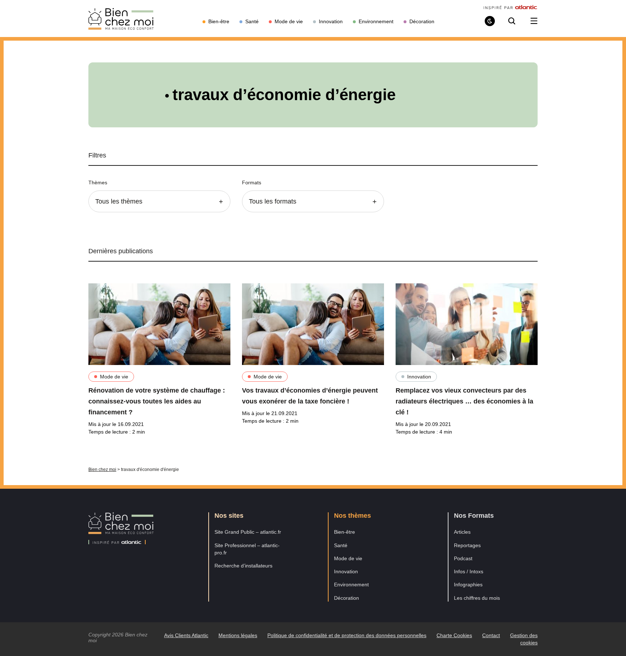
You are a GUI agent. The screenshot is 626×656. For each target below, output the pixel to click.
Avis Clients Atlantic (186, 635)
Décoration (346, 598)
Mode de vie (114, 377)
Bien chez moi (102, 469)
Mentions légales (237, 635)
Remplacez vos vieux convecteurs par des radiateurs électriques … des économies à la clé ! (464, 401)
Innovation (419, 377)
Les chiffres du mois (477, 598)
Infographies (468, 584)
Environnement (351, 584)
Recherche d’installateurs (243, 566)
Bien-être (344, 532)
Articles (462, 532)
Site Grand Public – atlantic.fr (247, 532)
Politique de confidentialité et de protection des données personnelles (346, 635)
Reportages (467, 545)
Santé (340, 545)
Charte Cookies (454, 635)
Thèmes (97, 182)
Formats (251, 182)
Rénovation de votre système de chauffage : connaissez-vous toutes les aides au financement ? (156, 401)
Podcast (463, 558)
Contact (491, 635)
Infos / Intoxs (468, 571)
